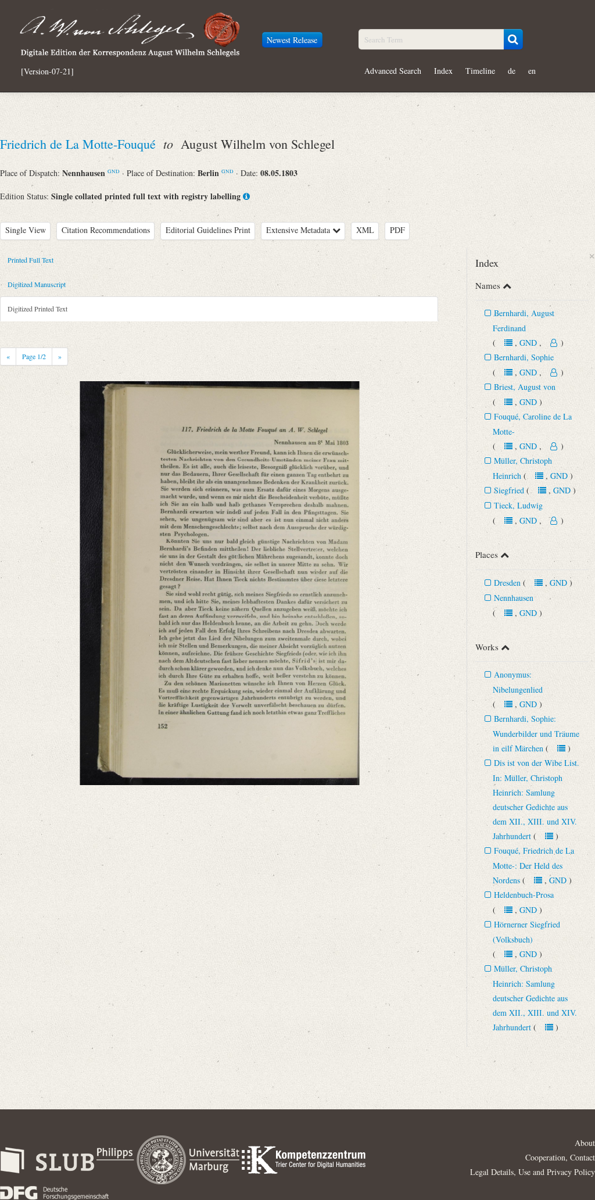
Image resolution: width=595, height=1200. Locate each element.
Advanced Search (392, 70)
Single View (25, 229)
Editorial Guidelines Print (208, 229)
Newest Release (292, 39)
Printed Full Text (30, 259)
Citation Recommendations (106, 229)
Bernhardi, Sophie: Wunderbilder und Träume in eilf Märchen (536, 733)
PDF (397, 229)
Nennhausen (513, 597)
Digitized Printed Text (37, 308)
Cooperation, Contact (560, 1157)
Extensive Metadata (299, 229)
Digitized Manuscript (37, 284)
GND (113, 171)
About (585, 1142)
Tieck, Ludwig (518, 505)
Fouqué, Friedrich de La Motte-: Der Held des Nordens (533, 865)
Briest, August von (524, 386)
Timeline (480, 70)
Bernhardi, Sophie (524, 357)
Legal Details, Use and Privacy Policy (532, 1171)
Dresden (507, 582)
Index (443, 70)
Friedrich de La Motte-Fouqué (79, 143)
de (511, 70)
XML (365, 229)
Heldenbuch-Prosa (524, 894)
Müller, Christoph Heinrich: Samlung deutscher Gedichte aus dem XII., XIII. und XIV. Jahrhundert (535, 998)
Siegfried (509, 490)
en (532, 70)
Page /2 (34, 356)
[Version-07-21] (47, 71)
